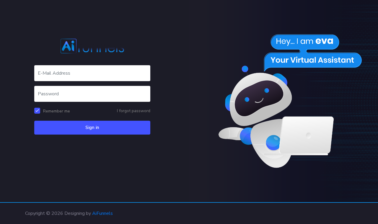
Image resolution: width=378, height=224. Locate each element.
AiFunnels (102, 213)
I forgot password (133, 111)
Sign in (92, 127)
